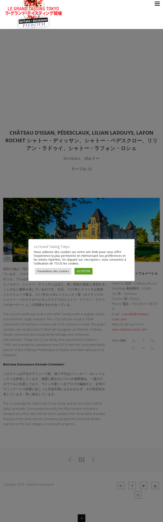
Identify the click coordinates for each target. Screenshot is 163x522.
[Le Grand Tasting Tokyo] (42, 26)
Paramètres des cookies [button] (53, 271)
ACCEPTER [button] (83, 271)
